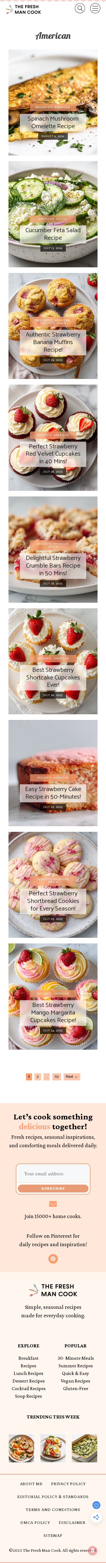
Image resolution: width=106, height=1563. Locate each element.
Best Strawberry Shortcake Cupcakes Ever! (53, 677)
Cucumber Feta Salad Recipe (53, 234)
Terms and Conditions (53, 1509)
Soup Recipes (28, 1396)
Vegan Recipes (75, 1381)
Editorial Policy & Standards (53, 1496)
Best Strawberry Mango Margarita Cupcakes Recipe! (53, 1013)
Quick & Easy (75, 1373)
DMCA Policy (35, 1522)
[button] (76, 8)
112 (57, 1076)
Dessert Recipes (28, 1381)
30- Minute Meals (75, 1358)
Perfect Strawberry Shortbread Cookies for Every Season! (53, 901)
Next (72, 1077)
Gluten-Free (75, 1388)
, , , (53, 322)
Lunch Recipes (28, 1373)
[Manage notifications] (92, 1550)
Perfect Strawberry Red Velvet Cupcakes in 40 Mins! (53, 454)
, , (53, 545)
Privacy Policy (68, 1483)
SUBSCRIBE (53, 1189)
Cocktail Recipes (29, 1388)
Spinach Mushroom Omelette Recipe (53, 123)
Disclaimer (72, 1522)
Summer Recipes (76, 1365)
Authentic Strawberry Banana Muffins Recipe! (53, 342)
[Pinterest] (53, 1259)
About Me (31, 1483)
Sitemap (53, 1535)
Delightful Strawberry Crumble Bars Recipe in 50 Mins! (53, 566)
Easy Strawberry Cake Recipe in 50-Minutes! (53, 793)
